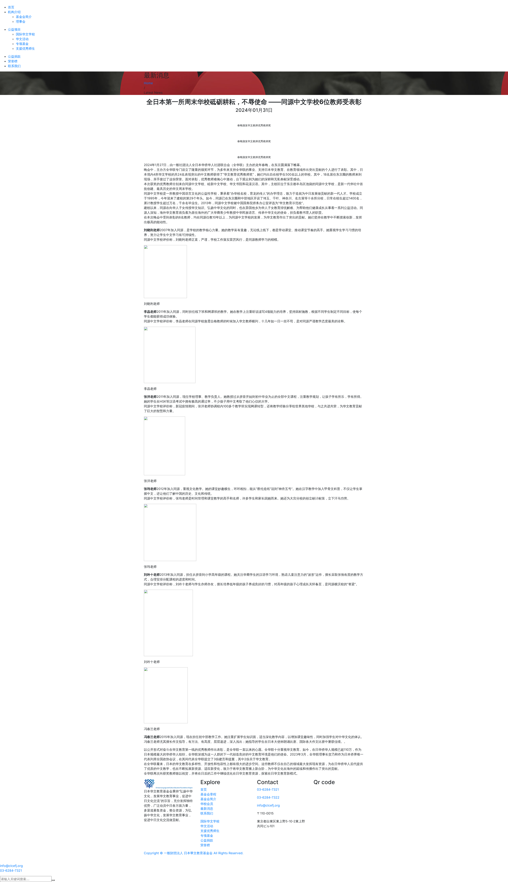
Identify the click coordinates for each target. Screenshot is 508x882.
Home (148, 83)
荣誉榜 (12, 61)
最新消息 (206, 809)
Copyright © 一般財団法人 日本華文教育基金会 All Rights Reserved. (193, 853)
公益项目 (14, 29)
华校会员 (206, 804)
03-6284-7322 (268, 797)
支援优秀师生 (25, 48)
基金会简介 (24, 17)
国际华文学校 (25, 34)
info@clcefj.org (268, 805)
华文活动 (22, 39)
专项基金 (22, 44)
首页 (11, 7)
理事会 (20, 21)
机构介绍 (14, 12)
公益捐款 (14, 56)
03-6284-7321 (268, 789)
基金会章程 (208, 794)
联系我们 (14, 66)
